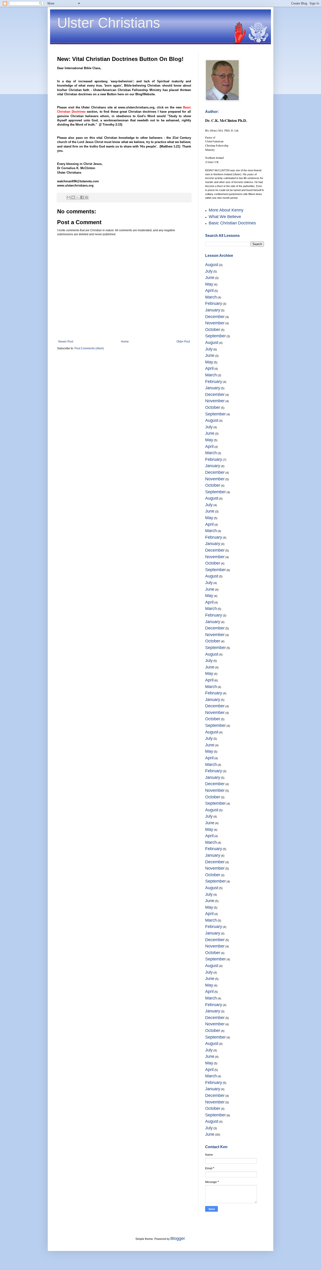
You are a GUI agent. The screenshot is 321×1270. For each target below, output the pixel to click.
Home (125, 341)
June (209, 277)
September (215, 336)
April (209, 290)
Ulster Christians (108, 23)
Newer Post (65, 341)
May (209, 284)
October (212, 329)
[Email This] (68, 197)
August (211, 264)
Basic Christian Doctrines (232, 223)
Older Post (183, 341)
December (215, 316)
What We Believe (225, 216)
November (215, 323)
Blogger (177, 1238)
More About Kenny (226, 210)
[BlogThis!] (73, 197)
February (213, 303)
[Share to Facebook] (82, 197)
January (212, 310)
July (209, 271)
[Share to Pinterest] (86, 197)
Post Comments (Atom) (89, 348)
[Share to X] (77, 197)
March (211, 297)
